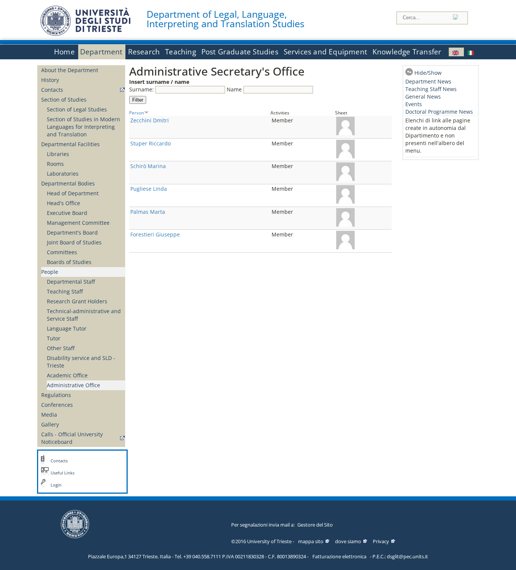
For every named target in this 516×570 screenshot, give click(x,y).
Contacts (52, 89)
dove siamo (348, 541)
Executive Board (67, 212)
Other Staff (60, 348)
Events (413, 104)
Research (144, 52)
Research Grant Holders (77, 301)
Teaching (180, 52)
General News (423, 96)
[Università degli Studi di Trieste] (85, 33)
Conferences (57, 404)
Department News (428, 81)
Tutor (53, 338)
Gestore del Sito (315, 524)
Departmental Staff (71, 281)
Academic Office (67, 375)
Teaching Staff (65, 291)
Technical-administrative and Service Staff (84, 314)
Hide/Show (428, 72)
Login (56, 485)
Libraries (58, 154)
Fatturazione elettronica (339, 556)
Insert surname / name (159, 81)
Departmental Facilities (70, 144)
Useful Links (62, 473)
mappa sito (310, 541)
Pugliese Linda (148, 188)
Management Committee (78, 222)
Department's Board (72, 232)
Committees (62, 252)
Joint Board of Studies (74, 242)
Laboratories (63, 173)
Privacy (381, 541)
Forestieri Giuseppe (155, 234)
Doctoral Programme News (439, 111)
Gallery (50, 424)
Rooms (55, 163)
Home (64, 52)
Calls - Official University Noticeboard (72, 438)
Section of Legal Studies (77, 109)
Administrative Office (73, 385)
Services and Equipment (325, 52)
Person (136, 113)
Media (49, 414)
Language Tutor (67, 328)
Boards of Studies (69, 262)
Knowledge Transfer (406, 52)
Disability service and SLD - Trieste (81, 361)
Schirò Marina (148, 166)
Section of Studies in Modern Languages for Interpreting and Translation (83, 127)
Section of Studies (64, 99)
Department (101, 52)
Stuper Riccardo (150, 143)
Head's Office (63, 203)
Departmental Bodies (68, 183)
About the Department (69, 70)
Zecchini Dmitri (149, 120)
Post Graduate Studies (239, 52)
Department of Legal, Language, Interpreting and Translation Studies (225, 18)
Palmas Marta (147, 211)
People (49, 271)
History (50, 79)
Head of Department (73, 193)
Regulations (56, 395)
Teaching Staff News (431, 89)
